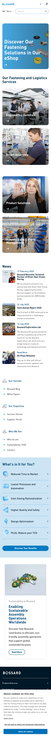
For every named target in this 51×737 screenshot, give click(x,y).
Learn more (8, 718)
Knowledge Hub (8, 689)
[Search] (46, 11)
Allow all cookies (25, 731)
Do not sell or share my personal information (25, 724)
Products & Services (10, 683)
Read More (17, 652)
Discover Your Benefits (26, 548)
